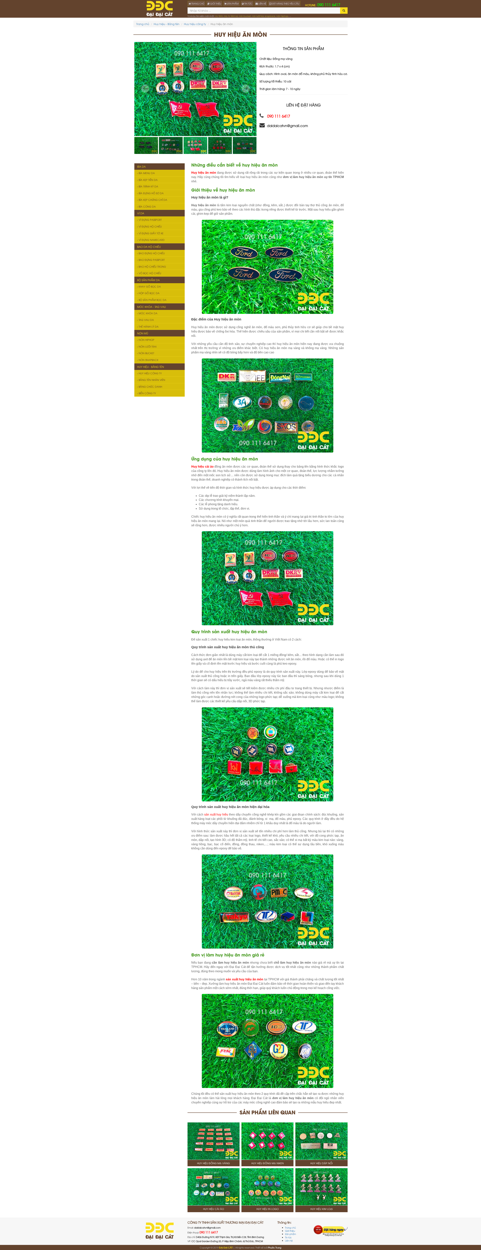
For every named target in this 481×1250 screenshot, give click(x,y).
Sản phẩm (290, 1234)
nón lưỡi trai (258, 15)
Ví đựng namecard (151, 239)
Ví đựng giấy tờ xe (150, 233)
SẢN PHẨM (232, 3)
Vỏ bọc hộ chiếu (149, 273)
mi (216, 15)
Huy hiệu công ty (195, 24)
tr (229, 15)
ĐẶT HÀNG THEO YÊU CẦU (285, 3)
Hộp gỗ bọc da (149, 293)
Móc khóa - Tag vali (151, 306)
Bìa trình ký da (148, 186)
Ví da (140, 213)
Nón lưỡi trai (147, 346)
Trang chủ (142, 24)
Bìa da (141, 166)
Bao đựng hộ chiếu (151, 253)
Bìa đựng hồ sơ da (151, 193)
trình (221, 15)
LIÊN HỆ (262, 3)
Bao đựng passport (151, 259)
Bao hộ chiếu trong (152, 266)
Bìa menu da (146, 173)
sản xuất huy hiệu (216, 814)
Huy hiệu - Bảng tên (166, 24)
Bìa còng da (147, 206)
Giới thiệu (290, 1230)
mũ (225, 15)
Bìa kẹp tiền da (148, 179)
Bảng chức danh (150, 386)
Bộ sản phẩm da (148, 280)
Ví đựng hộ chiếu (150, 226)
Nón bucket (146, 353)
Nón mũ (142, 333)
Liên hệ (289, 1240)
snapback (270, 15)
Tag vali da (146, 319)
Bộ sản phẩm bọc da (152, 299)
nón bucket (245, 15)
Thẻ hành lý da (148, 326)
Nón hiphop (146, 339)
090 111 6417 (322, 4)
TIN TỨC (248, 3)
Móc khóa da (147, 313)
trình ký (234, 15)
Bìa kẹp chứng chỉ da (152, 199)
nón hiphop (282, 15)
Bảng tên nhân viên (151, 379)
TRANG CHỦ (197, 3)
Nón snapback (148, 359)
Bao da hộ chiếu (149, 246)
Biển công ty (147, 393)
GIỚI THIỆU (215, 3)
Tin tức (288, 1237)
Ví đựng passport (150, 219)
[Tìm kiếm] (344, 10)
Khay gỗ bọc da (149, 286)
